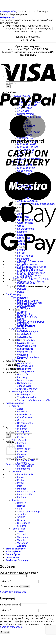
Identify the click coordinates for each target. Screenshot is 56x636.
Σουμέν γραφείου (26, 397)
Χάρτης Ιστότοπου (31, 275)
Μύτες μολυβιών (26, 340)
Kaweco (21, 454)
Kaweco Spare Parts (28, 357)
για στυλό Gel (24, 337)
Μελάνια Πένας (25, 343)
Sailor (20, 508)
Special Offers (26, 325)
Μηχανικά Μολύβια (27, 317)
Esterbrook (23, 434)
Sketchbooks (24, 383)
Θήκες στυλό (24, 368)
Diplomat (22, 428)
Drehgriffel (23, 431)
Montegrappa (24, 465)
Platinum (22, 497)
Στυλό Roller (24, 308)
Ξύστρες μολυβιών (27, 388)
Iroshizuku (23, 258)
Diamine (21, 425)
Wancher (22, 540)
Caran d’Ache (24, 414)
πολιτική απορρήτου (11, 626)
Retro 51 (21, 502)
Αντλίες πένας (25, 348)
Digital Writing (25, 314)
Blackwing (22, 411)
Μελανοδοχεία (25, 365)
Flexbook (22, 443)
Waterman (23, 354)
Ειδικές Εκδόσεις (16, 548)
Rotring (21, 505)
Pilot (19, 294)
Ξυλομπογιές (24, 385)
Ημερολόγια (23, 374)
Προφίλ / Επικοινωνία (31, 261)
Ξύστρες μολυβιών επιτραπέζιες (34, 400)
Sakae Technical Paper (30, 321)
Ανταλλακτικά (19, 328)
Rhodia (15, 500)
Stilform (21, 525)
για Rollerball (24, 334)
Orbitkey (16, 471)
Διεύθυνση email (10, 604)
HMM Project (24, 448)
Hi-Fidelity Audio (26, 394)
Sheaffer (21, 520)
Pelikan (21, 288)
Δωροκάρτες (13, 368)
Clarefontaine (24, 417)
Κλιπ (19, 354)
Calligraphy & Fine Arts (29, 302)
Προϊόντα (11, 294)
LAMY (21, 264)
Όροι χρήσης (31, 264)
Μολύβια (22, 320)
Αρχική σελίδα (8, 11)
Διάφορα (16, 360)
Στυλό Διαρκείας (26, 305)
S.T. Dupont (23, 522)
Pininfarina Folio (25, 494)
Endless (21, 437)
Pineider (21, 488)
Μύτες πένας (24, 351)
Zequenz (22, 545)
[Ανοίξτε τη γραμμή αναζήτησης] (7, 429)
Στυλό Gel (22, 311)
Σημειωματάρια (25, 371)
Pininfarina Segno (27, 300)
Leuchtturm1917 (25, 460)
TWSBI (20, 531)
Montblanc (23, 463)
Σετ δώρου (23, 322)
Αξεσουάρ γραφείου (22, 391)
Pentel (21, 291)
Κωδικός (5, 581)
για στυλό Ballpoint (27, 331)
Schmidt (21, 514)
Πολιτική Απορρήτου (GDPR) (31, 266)
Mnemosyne (23, 468)
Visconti (21, 534)
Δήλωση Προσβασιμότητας (31, 272)
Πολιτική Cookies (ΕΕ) (31, 269)
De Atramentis (25, 423)
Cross (20, 420)
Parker (21, 285)
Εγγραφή (5, 632)
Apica (20, 408)
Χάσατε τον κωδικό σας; (13, 591)
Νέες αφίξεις (13, 364)
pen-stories (12, 372)
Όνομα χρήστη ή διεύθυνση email (19, 572)
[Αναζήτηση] (8, 436)
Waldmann (22, 537)
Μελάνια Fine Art (26, 345)
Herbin (20, 445)
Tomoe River (18, 528)
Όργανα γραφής (20, 297)
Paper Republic (26, 282)
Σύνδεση (25, 587)
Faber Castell (18, 440)
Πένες (20, 300)
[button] (7, 17)
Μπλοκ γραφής (25, 380)
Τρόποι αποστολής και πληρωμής (31, 278)
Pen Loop (22, 377)
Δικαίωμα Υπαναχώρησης (31, 281)
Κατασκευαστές (15, 403)
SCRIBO (21, 517)
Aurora (15, 405)
